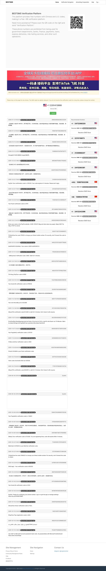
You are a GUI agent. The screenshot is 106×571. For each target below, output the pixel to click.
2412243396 (80, 212)
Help (93, 2)
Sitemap (32, 553)
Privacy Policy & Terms (12, 551)
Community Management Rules (14, 553)
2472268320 (80, 124)
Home (57, 2)
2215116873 (80, 138)
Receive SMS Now (84, 132)
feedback (8, 558)
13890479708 (82, 197)
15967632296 (82, 182)
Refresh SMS (53, 108)
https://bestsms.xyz (28, 568)
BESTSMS (9, 2)
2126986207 (80, 153)
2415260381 (80, 168)
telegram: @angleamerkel (61, 551)
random (53, 113)
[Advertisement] (53, 51)
